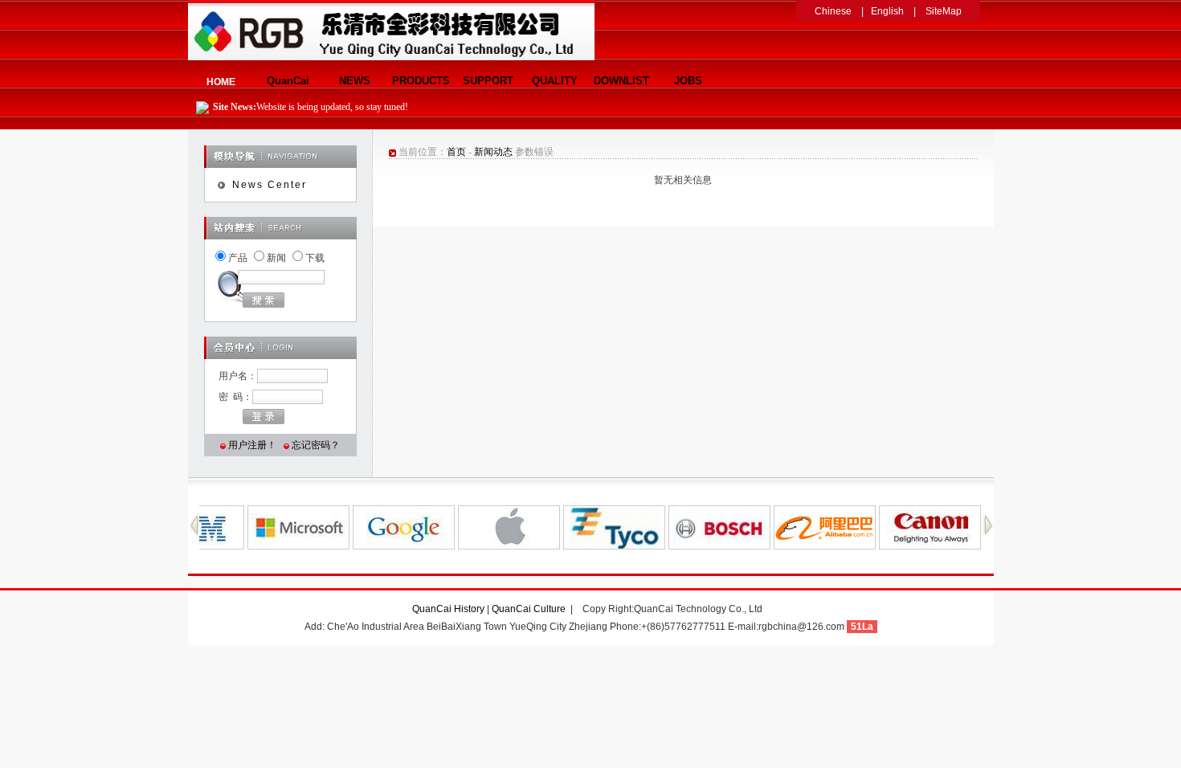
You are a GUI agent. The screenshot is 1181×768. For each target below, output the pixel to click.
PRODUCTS (421, 81)
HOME (220, 82)
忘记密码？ (316, 445)
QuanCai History (448, 609)
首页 (456, 151)
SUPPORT (488, 81)
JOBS (688, 81)
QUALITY (555, 81)
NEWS (354, 81)
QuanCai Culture (530, 609)
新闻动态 (493, 151)
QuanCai (288, 81)
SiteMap (944, 11)
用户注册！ (252, 445)
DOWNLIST (621, 81)
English (887, 11)
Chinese (833, 11)
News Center (269, 184)
